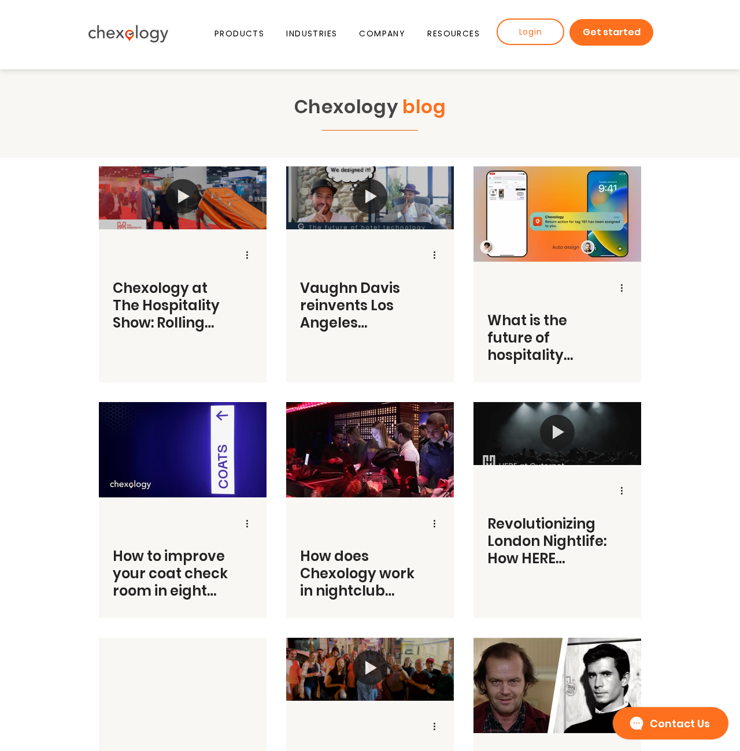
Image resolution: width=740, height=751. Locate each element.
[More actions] (251, 255)
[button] (239, 34)
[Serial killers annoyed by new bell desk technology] (557, 685)
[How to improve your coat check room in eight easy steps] (183, 449)
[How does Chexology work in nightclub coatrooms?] (370, 449)
